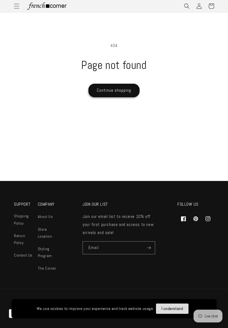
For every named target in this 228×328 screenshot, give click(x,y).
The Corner (47, 268)
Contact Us (23, 255)
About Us (45, 216)
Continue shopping (114, 90)
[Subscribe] (149, 247)
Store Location (45, 233)
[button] (17, 6)
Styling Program (45, 252)
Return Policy (19, 239)
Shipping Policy (21, 219)
